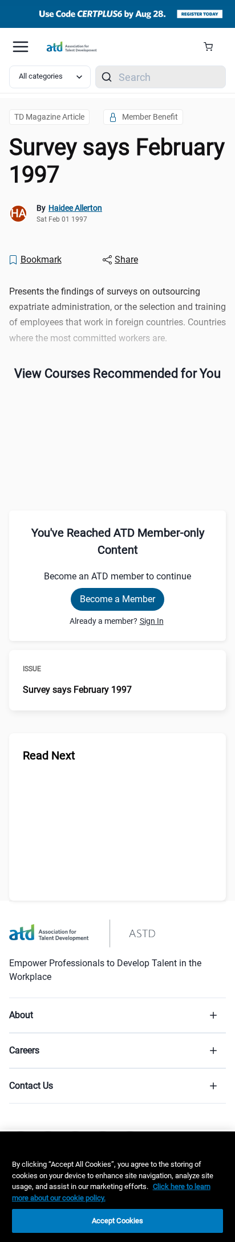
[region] (117, 1186)
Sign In (152, 621)
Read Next (49, 755)
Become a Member (117, 599)
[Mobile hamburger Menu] (20, 47)
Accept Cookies (118, 1220)
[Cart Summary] (212, 46)
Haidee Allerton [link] (75, 208)
